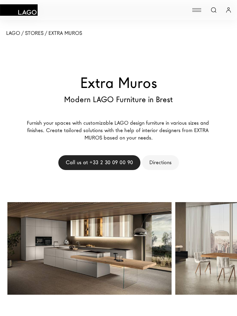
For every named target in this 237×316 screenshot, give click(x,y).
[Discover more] (160, 238)
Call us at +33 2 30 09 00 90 (99, 162)
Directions (160, 162)
